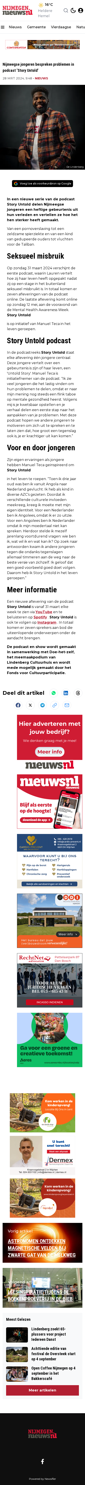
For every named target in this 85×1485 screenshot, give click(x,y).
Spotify (40, 617)
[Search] (65, 10)
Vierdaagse (61, 27)
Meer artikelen (42, 1390)
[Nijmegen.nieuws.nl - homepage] (18, 10)
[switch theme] (73, 10)
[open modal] (80, 10)
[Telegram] (42, 705)
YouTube (44, 612)
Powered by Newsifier (42, 1478)
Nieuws (15, 27)
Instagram (46, 622)
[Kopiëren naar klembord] (54, 705)
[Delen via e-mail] (67, 705)
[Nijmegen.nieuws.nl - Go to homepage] (42, 1434)
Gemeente (36, 27)
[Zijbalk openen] (2, 27)
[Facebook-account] (42, 1461)
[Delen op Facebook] (18, 705)
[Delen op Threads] (78, 693)
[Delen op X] (30, 705)
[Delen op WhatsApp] (53, 693)
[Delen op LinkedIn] (65, 693)
